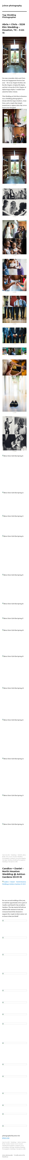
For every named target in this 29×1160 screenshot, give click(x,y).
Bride (3, 856)
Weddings (13, 855)
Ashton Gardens (22, 1142)
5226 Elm (20, 855)
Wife (16, 861)
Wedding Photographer (19, 860)
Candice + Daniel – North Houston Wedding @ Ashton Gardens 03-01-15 (13, 872)
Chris (7, 856)
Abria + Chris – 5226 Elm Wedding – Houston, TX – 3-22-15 (13, 28)
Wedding (9, 860)
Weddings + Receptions (8, 861)
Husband (12, 858)
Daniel (12, 1143)
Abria (24, 855)
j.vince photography (12, 6)
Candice (8, 1143)
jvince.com (5, 1138)
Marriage (4, 860)
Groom (10, 856)
